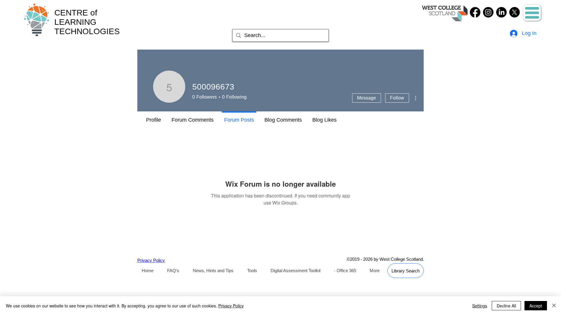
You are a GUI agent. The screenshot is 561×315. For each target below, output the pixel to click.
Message (366, 97)
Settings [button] (479, 306)
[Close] (553, 305)
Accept (535, 306)
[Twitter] (514, 12)
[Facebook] (475, 12)
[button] (532, 13)
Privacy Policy (231, 306)
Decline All (506, 306)
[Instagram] (488, 12)
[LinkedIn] (501, 12)
